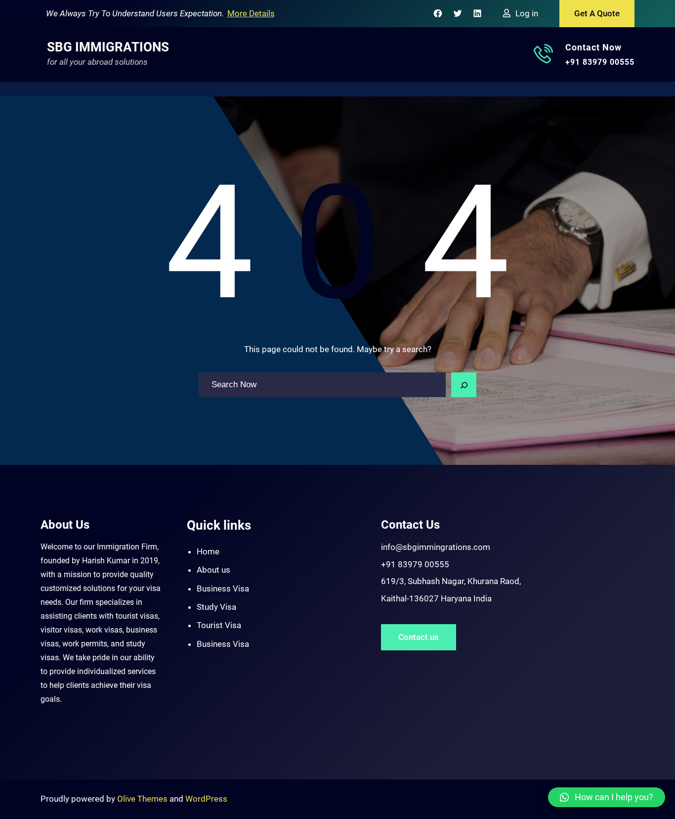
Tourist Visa (219, 625)
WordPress (206, 799)
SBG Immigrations (108, 47)
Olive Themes (143, 799)
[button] (606, 797)
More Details (251, 13)
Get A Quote (597, 13)
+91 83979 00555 (599, 62)
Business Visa (223, 588)
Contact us (418, 637)
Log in (526, 13)
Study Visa (216, 607)
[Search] (464, 384)
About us (213, 570)
